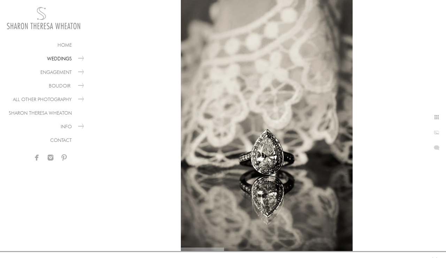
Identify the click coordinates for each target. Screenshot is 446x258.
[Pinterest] (64, 158)
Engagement (56, 72)
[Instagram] (50, 158)
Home (64, 45)
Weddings (59, 58)
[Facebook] (37, 158)
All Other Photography (42, 99)
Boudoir (60, 86)
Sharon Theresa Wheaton (40, 113)
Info (66, 126)
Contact (61, 140)
